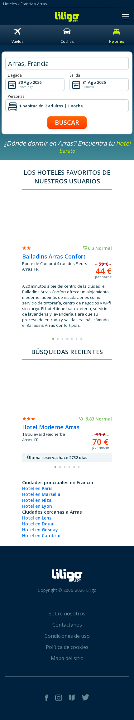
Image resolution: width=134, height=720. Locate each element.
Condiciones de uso (67, 635)
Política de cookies (67, 647)
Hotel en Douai (38, 524)
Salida (74, 75)
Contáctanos (67, 624)
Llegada (15, 75)
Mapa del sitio (67, 658)
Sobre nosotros (67, 613)
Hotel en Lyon (37, 506)
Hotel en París (37, 488)
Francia (27, 4)
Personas (16, 96)
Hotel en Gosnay (40, 530)
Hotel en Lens (36, 518)
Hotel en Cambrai (41, 535)
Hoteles (10, 4)
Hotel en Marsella (41, 494)
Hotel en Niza (37, 500)
